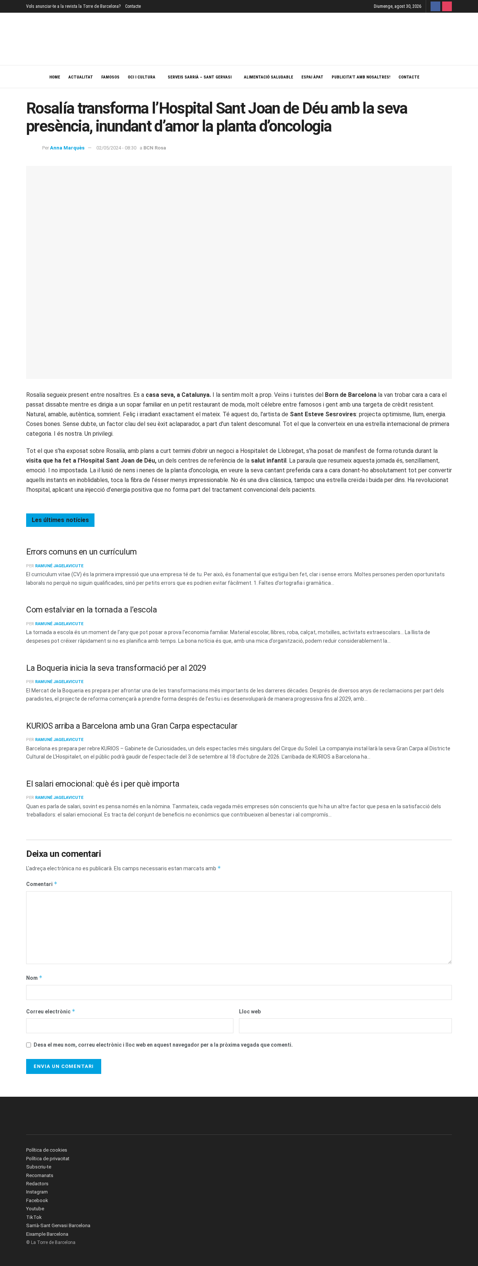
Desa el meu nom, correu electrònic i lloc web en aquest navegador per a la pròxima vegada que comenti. (163, 1045)
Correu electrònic (50, 1011)
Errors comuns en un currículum (81, 551)
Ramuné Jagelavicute (59, 565)
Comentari (42, 883)
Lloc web (250, 1012)
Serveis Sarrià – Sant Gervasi (200, 77)
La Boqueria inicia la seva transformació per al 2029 (116, 668)
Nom (34, 977)
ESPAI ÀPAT (312, 77)
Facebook (37, 1200)
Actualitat (80, 77)
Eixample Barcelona (47, 1234)
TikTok (34, 1217)
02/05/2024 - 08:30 (116, 148)
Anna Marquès (67, 148)
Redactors (37, 1183)
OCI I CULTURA (141, 77)
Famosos (110, 77)
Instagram (37, 1192)
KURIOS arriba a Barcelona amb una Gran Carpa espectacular (132, 726)
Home (54, 77)
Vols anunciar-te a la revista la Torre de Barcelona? (73, 6)
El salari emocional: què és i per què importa (102, 783)
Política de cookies (46, 1150)
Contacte (133, 6)
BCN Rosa (154, 148)
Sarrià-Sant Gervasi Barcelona (58, 1225)
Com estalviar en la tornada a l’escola (91, 609)
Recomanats (39, 1175)
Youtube (35, 1208)
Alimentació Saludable (268, 77)
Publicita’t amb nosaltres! (361, 77)
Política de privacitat (47, 1158)
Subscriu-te (38, 1167)
